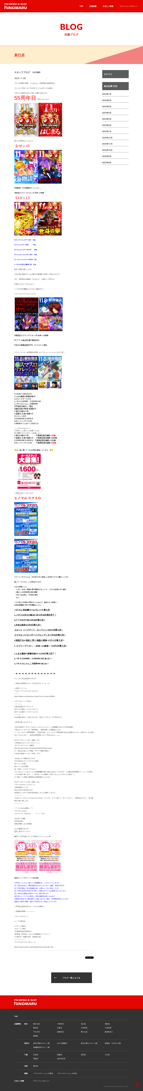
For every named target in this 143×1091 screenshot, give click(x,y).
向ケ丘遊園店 (62, 1043)
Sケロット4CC (20, 416)
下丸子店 (36, 1032)
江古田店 (108, 1028)
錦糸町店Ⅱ (109, 1032)
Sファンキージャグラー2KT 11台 (25, 254)
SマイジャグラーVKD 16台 (25, 245)
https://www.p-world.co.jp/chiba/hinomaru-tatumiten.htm (34, 947)
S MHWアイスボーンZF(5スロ (26, 423)
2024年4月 (106, 112)
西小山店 (84, 1032)
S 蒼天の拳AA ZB (21, 411)
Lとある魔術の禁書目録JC (25, 396)
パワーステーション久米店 (67, 1073)
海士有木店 (61, 1058)
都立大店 (36, 1024)
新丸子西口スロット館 (41, 1043)
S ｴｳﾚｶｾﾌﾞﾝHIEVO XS (23, 394)
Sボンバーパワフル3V (23, 421)
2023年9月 (106, 156)
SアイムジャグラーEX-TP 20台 (25, 250)
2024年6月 (106, 100)
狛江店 (83, 1024)
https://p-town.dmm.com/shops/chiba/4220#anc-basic (33, 748)
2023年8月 (106, 162)
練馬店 (35, 1036)
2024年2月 (106, 125)
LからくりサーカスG (22, 399)
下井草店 (60, 1024)
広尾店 (59, 1028)
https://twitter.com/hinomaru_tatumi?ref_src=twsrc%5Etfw (34, 696)
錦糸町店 (60, 1032)
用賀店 (107, 1024)
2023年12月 (107, 137)
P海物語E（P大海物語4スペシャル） (27, 188)
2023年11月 (107, 143)
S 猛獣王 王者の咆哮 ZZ (23, 414)
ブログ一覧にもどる (71, 977)
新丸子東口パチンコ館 (89, 1043)
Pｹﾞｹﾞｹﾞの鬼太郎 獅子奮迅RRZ (26, 340)
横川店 (35, 1066)
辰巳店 (83, 1054)
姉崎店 (59, 1054)
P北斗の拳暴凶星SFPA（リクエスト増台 (30, 345)
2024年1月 (106, 131)
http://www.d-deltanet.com (23, 790)
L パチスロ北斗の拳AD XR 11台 (25, 264)
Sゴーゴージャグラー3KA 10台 (25, 240)
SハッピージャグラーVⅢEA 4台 (25, 259)
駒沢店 (35, 1028)
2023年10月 (107, 150)
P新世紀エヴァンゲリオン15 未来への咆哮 (29, 193)
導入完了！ (48, 659)
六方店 (107, 1054)
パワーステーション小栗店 (43, 1073)
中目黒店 (84, 1028)
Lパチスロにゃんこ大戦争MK (26, 404)
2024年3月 (106, 119)
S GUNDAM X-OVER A (23, 419)
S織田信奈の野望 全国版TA (25, 409)
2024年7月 (106, 94)
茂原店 (35, 1058)
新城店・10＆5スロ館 (113, 1043)
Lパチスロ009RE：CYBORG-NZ (27, 401)
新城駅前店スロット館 (41, 1047)
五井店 (35, 1054)
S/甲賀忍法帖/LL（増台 (23, 406)
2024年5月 (106, 106)
